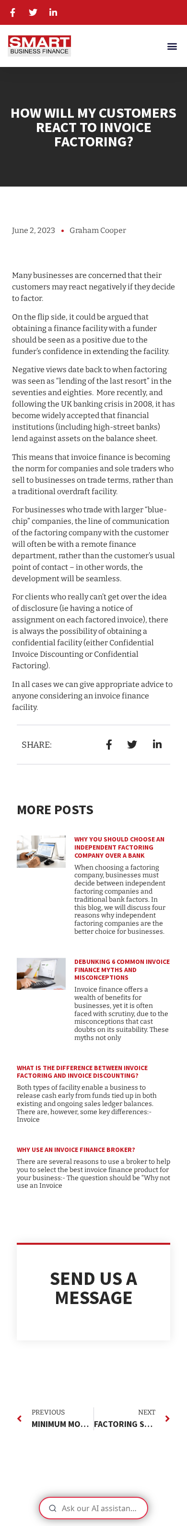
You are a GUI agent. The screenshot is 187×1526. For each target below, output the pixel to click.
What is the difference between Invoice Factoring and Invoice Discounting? (82, 1071)
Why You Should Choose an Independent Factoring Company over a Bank (119, 847)
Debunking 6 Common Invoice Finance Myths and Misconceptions (122, 969)
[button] (172, 46)
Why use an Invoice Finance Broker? (76, 1149)
